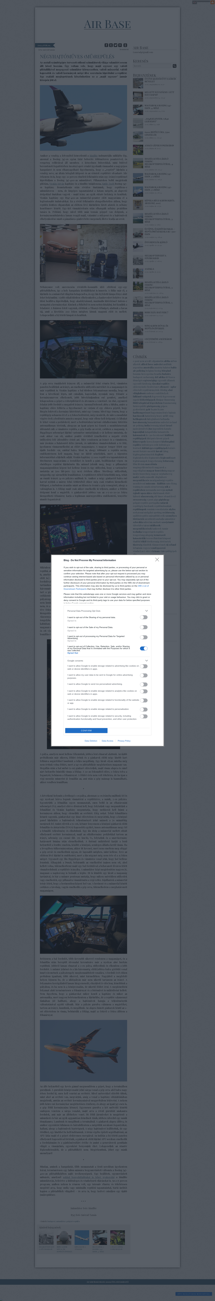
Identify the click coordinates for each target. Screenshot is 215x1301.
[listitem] (107, 610)
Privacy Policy (124, 741)
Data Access (107, 741)
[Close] (158, 560)
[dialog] (107, 650)
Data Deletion (91, 741)
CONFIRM (86, 731)
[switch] (144, 617)
